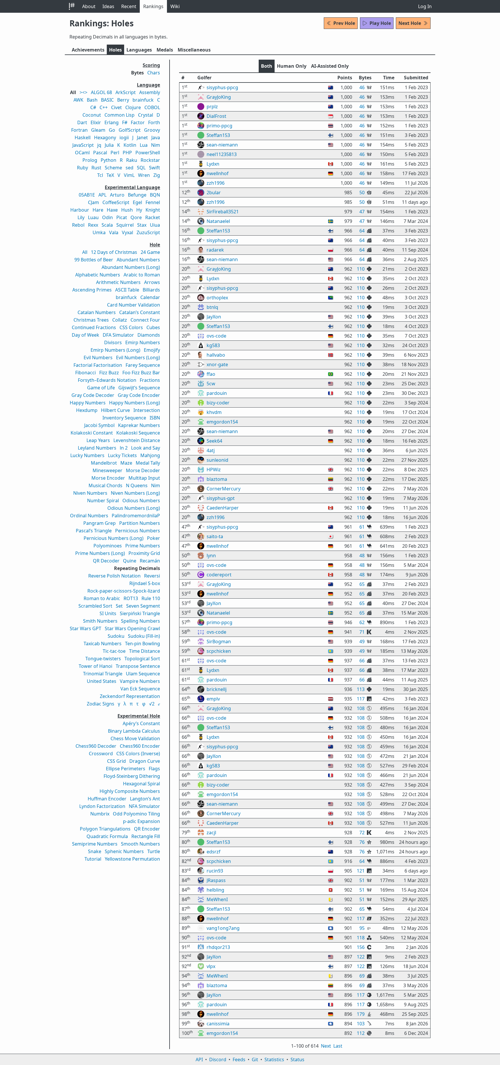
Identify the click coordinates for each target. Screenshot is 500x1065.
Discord (217, 1059)
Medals (165, 50)
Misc (194, 50)
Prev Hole (344, 23)
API (199, 1059)
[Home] (72, 6)
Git (255, 1059)
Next (326, 1046)
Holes (115, 50)
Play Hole (380, 23)
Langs (139, 50)
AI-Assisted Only (330, 66)
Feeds (239, 1059)
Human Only (291, 66)
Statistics (274, 1059)
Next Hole (409, 23)
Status (297, 1059)
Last (337, 1046)
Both (266, 66)
